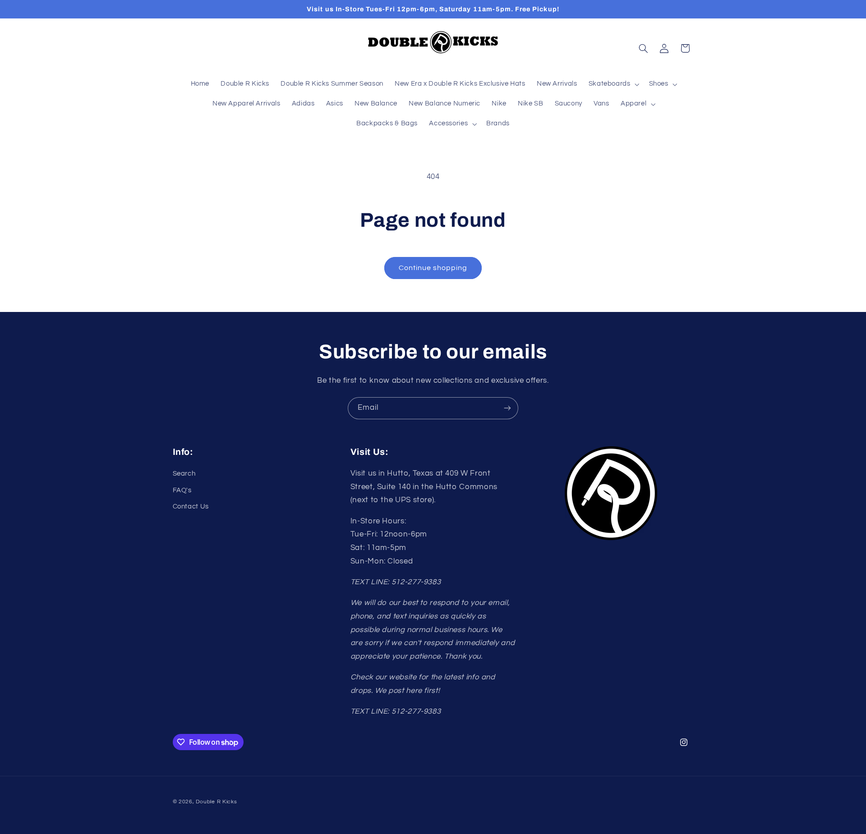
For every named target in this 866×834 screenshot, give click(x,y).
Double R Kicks (216, 801)
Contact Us (191, 506)
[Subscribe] (507, 408)
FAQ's (182, 490)
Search (184, 473)
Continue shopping (433, 267)
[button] (613, 84)
